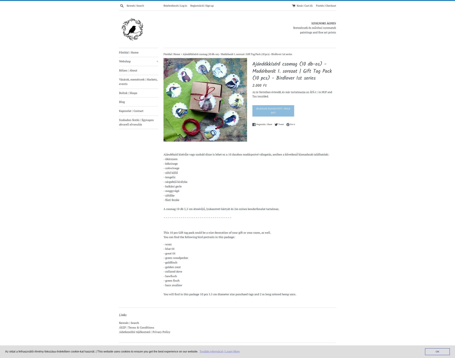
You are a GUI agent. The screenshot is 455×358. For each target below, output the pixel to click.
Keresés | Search (129, 323)
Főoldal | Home (128, 52)
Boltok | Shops (128, 93)
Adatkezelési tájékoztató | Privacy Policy (144, 332)
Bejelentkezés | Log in (175, 5)
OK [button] (437, 351)
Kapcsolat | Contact (131, 111)
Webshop (138, 61)
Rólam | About (128, 70)
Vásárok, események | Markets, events (138, 81)
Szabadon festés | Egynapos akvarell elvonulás (136, 122)
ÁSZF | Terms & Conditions (136, 327)
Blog (122, 102)
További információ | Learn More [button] (219, 351)
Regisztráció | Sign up (202, 5)
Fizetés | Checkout (326, 5)
